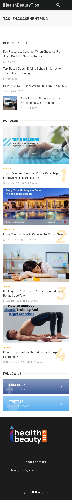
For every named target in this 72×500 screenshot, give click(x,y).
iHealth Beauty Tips (37, 492)
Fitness (7, 347)
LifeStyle (8, 229)
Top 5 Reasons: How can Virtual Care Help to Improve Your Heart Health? (32, 175)
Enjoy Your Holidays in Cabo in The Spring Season (35, 234)
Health (7, 168)
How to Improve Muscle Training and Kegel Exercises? (30, 354)
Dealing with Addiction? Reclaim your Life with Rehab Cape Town (33, 293)
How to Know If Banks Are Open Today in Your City (35, 85)
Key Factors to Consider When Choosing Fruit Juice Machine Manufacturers (33, 53)
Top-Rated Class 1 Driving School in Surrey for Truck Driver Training (32, 71)
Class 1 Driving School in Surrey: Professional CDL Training (40, 100)
